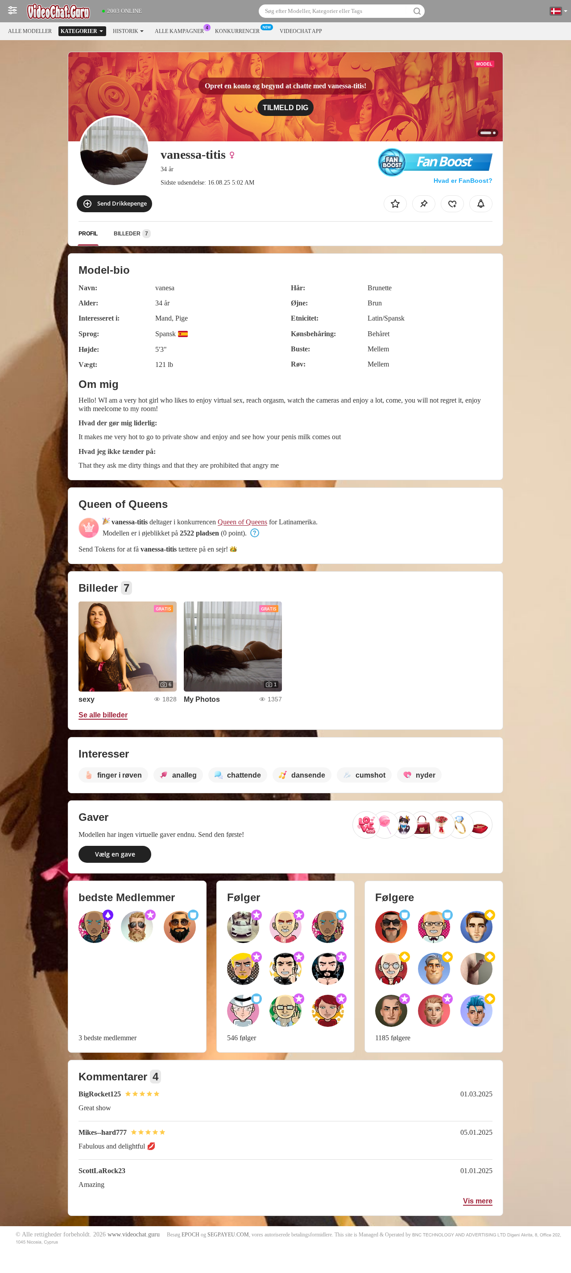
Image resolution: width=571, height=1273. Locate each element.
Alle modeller (30, 31)
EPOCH (190, 1235)
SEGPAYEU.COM (228, 1235)
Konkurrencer (237, 31)
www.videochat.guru (134, 1234)
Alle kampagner (179, 31)
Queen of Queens (242, 522)
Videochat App (301, 31)
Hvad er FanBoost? (463, 180)
